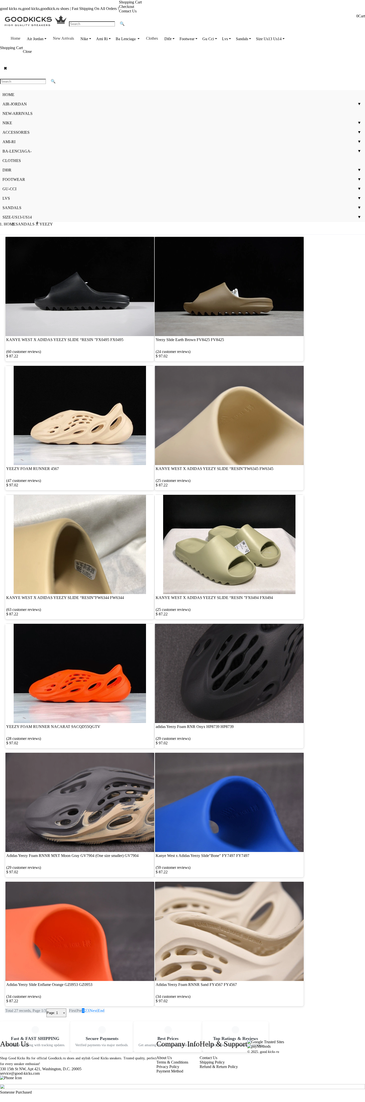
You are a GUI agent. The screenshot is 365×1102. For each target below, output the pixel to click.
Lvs (225, 39)
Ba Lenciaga (126, 39)
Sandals (242, 39)
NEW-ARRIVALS (17, 113)
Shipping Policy (212, 1062)
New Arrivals (63, 38)
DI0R (6, 170)
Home (15, 38)
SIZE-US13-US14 (17, 217)
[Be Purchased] (182, 1088)
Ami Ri (102, 39)
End (101, 1010)
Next (93, 1010)
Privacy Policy (167, 1067)
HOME (8, 95)
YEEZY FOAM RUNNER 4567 (32, 469)
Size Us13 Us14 (269, 39)
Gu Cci (208, 39)
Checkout (126, 6)
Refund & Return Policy (219, 1067)
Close (27, 51)
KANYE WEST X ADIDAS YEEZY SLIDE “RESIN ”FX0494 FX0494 (214, 598)
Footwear (187, 39)
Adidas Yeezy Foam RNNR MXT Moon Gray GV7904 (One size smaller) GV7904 (72, 855)
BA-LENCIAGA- (17, 151)
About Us (164, 1058)
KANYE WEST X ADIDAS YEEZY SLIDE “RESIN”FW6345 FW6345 (214, 469)
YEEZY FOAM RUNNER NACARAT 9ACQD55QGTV (53, 726)
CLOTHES (11, 160)
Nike (84, 39)
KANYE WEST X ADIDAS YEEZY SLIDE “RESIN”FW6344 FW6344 (65, 598)
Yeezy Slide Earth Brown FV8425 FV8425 (190, 340)
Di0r (168, 39)
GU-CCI (9, 189)
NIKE (7, 123)
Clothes (152, 38)
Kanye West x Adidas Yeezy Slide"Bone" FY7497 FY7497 (202, 855)
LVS (6, 198)
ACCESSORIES (16, 132)
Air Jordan (35, 39)
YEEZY (46, 224)
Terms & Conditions (172, 1062)
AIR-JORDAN (14, 104)
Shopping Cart (130, 2)
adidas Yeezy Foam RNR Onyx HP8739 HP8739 (195, 726)
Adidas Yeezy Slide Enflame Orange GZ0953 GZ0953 (49, 984)
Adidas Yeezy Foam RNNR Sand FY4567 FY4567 (196, 984)
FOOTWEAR (13, 179)
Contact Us (128, 11)
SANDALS (11, 208)
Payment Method (169, 1071)
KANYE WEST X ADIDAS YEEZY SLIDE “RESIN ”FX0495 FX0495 (64, 340)
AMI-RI (8, 142)
